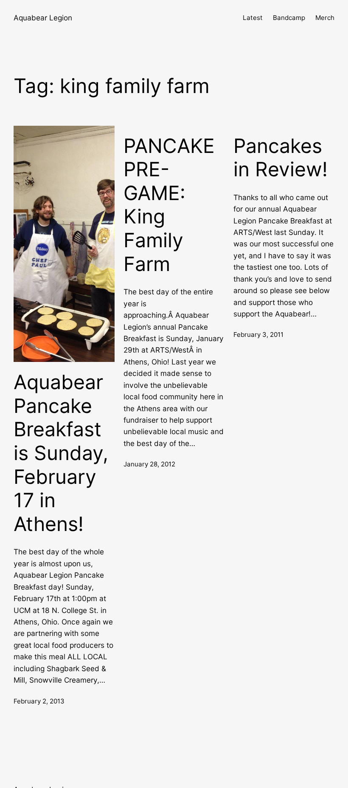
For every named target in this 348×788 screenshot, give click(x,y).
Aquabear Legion (43, 17)
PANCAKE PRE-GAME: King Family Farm (169, 205)
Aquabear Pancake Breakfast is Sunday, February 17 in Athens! (61, 453)
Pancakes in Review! (280, 157)
